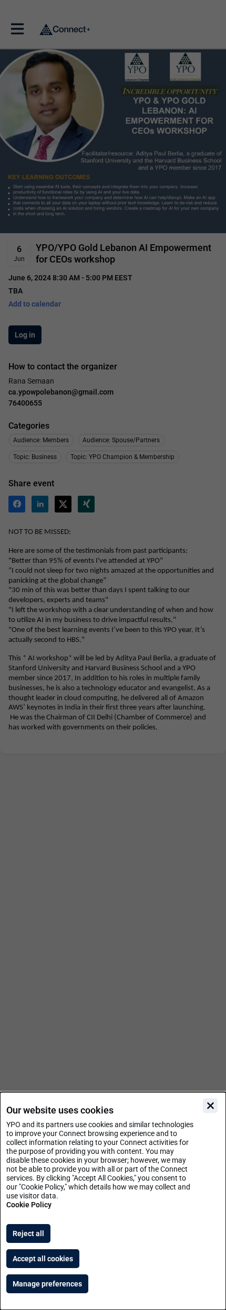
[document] (113, 1201)
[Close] (210, 1105)
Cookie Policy (29, 1204)
